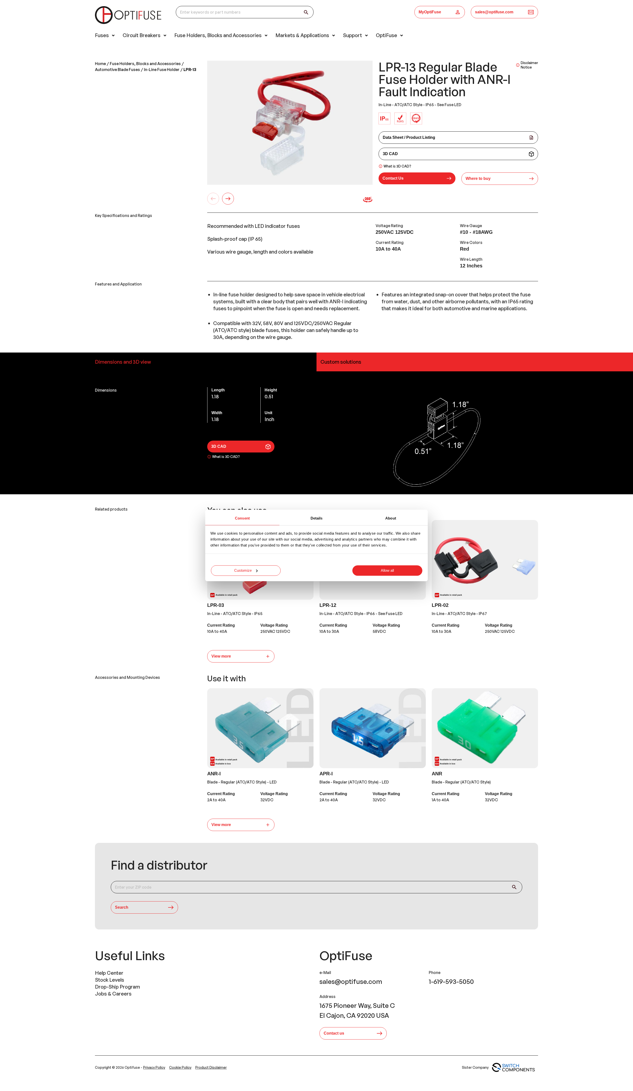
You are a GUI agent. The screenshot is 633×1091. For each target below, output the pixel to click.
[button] (417, 178)
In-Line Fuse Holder (162, 69)
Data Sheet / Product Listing (409, 137)
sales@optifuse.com (494, 12)
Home (100, 63)
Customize (243, 570)
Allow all (387, 570)
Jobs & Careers (113, 994)
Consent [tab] (242, 518)
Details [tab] (317, 518)
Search (121, 907)
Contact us (334, 1033)
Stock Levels (109, 980)
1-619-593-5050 (451, 981)
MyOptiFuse (430, 12)
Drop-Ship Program (117, 987)
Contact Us (393, 178)
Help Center (109, 973)
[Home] (129, 16)
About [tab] (390, 518)
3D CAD (390, 154)
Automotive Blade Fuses (117, 69)
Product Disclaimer (211, 1067)
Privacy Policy (154, 1067)
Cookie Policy (180, 1067)
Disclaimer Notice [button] (529, 65)
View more (221, 656)
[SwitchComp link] (513, 1067)
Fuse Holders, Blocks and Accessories (145, 63)
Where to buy (478, 178)
